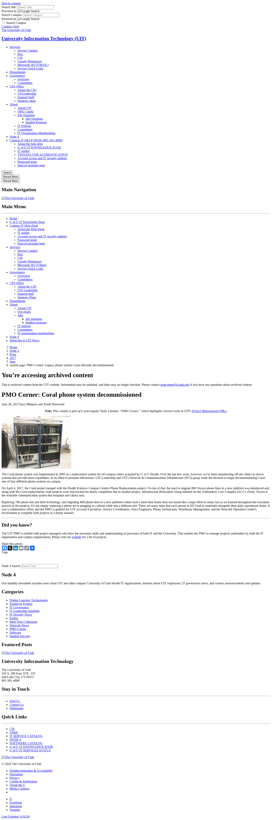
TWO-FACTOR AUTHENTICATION (43, 154)
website (76, 537)
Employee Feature (21, 603)
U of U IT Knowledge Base (27, 222)
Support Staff (26, 97)
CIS (20, 57)
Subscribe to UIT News (24, 340)
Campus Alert (10, 26)
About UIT (25, 108)
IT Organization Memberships (36, 133)
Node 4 (14, 136)
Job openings (33, 319)
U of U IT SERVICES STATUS (30, 750)
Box (20, 54)
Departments (17, 72)
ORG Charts (25, 111)
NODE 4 (15, 739)
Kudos (14, 618)
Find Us (15, 701)
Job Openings (26, 115)
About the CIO (27, 90)
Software (15, 632)
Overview (24, 276)
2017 (13, 358)
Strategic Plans (27, 297)
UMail (14, 732)
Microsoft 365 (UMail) (32, 265)
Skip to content (11, 3)
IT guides (23, 151)
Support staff (26, 293)
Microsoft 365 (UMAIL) (33, 65)
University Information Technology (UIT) (44, 38)
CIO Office (17, 86)
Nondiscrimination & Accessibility (31, 770)
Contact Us (17, 704)
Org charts (24, 311)
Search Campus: (12, 15)
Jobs (20, 315)
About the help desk (30, 144)
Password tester (27, 161)
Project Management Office (209, 411)
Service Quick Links (30, 68)
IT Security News (21, 614)
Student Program (36, 122)
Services (15, 47)
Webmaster (16, 708)
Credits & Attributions (23, 781)
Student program (35, 322)
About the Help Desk (31, 229)
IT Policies (24, 126)
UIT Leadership (28, 290)
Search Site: (9, 7)
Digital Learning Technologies (29, 600)
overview (23, 79)
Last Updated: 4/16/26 (16, 816)
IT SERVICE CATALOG (26, 736)
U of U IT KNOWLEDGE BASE (39, 147)
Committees (25, 83)
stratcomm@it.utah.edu (174, 384)
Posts (13, 354)
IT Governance (19, 607)
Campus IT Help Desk (24, 225)
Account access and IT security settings (42, 158)
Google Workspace (30, 61)
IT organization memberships (36, 333)
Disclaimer (16, 774)
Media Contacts (19, 788)
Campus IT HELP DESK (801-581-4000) (36, 140)
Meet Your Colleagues (23, 621)
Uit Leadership (27, 93)
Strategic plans (27, 100)
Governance (17, 75)
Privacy (14, 778)
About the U (17, 785)
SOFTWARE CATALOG (26, 743)
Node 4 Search (11, 566)
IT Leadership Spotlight (24, 611)
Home (13, 218)
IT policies (24, 326)
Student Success (20, 636)
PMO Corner (18, 629)
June (12, 361)
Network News (19, 625)
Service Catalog (27, 50)
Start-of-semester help (31, 165)
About (14, 104)
